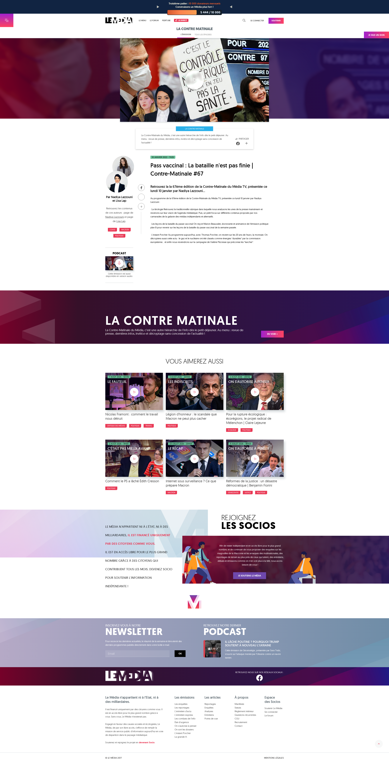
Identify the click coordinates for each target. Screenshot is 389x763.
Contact (238, 725)
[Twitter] (242, 144)
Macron (125, 229)
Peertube (166, 20)
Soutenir (276, 20)
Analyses (209, 711)
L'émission (186, 34)
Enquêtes (209, 707)
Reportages (210, 704)
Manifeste (239, 704)
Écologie (232, 430)
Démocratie (233, 492)
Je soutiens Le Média (249, 575)
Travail (148, 426)
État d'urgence (182, 722)
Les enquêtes (181, 704)
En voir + (272, 334)
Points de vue (211, 718)
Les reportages (182, 707)
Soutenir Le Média (273, 708)
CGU (237, 718)
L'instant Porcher (183, 733)
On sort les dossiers (184, 729)
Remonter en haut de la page (379, 744)
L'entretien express (184, 714)
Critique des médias (116, 426)
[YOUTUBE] (281, 678)
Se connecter (257, 20)
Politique (119, 236)
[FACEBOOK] (259, 678)
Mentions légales (274, 758)
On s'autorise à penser (185, 725)
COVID (112, 229)
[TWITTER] (270, 678)
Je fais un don (376, 35)
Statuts (238, 707)
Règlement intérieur (244, 711)
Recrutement (241, 722)
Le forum (154, 20)
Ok (180, 653)
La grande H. (181, 736)
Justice (248, 492)
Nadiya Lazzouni (122, 197)
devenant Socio (147, 742)
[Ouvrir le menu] (6, 20)
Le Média (129, 676)
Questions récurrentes (245, 714)
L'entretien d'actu (183, 711)
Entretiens (209, 714)
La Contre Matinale (194, 128)
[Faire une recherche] (244, 20)
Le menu (142, 20)
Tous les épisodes (203, 34)
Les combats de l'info (185, 718)
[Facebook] (238, 144)
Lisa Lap (121, 201)
